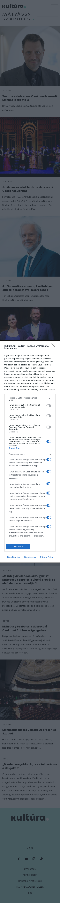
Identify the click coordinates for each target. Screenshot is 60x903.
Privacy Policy (46, 557)
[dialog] (30, 451)
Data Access (30, 557)
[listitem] (30, 399)
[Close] (54, 346)
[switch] (48, 405)
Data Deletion (13, 557)
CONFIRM (18, 546)
